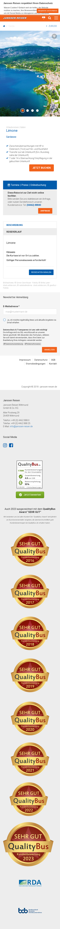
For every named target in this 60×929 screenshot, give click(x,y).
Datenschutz (41, 360)
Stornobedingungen (35, 363)
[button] (30, 495)
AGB (53, 360)
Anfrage (45, 211)
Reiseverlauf (14, 232)
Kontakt (53, 363)
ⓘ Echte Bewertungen (34, 487)
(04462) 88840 (34, 205)
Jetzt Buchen (41, 167)
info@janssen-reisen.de (21, 426)
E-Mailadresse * (11, 306)
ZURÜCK (53, 26)
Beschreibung (14, 225)
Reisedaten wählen (41, 272)
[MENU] (56, 18)
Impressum (25, 360)
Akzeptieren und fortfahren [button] (47, 10)
